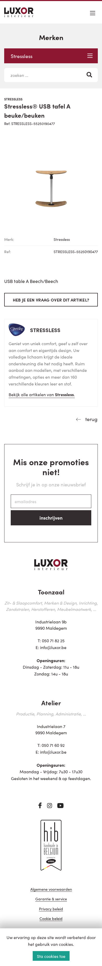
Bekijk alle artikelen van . (42, 394)
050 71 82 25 (53, 640)
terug (91, 418)
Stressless (21, 55)
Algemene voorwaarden (51, 889)
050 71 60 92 (53, 745)
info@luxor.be (53, 647)
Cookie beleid (51, 919)
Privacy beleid (51, 909)
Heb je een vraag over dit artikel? (51, 300)
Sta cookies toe (51, 956)
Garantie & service (51, 899)
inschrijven (51, 517)
